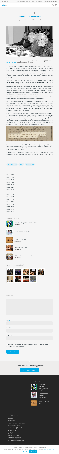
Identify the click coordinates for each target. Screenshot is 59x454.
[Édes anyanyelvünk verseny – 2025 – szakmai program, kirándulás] (33, 279)
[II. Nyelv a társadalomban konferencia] (17, 271)
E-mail (8, 328)
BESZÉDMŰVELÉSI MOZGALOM (23, 1)
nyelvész (21, 164)
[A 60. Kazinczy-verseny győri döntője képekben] (25, 271)
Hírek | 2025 (10, 177)
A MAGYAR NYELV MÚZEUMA (50, 1)
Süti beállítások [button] (48, 449)
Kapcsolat (10, 418)
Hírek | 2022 (10, 185)
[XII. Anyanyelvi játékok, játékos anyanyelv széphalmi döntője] (33, 271)
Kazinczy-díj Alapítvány (14, 438)
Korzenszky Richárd (12, 164)
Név (8, 320)
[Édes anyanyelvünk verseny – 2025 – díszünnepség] (25, 279)
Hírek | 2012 (10, 209)
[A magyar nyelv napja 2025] (17, 279)
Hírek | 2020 (30, 13)
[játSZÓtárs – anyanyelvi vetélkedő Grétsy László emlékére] (9, 271)
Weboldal (9, 335)
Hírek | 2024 (10, 180)
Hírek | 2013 (10, 207)
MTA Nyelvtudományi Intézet (16, 440)
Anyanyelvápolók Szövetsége (23, 20)
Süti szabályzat (12, 430)
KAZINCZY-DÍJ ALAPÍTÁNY (37, 1)
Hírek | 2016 (10, 199)
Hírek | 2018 (10, 194)
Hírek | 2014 (10, 204)
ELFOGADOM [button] (33, 451)
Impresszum (11, 420)
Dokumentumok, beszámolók (16, 423)
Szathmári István (30, 164)
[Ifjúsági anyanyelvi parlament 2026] (41, 271)
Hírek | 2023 (10, 182)
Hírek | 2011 (10, 211)
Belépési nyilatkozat (29, 370)
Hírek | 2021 (10, 187)
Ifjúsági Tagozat (12, 433)
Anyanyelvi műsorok (13, 435)
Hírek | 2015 (10, 202)
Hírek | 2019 (10, 192)
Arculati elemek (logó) (14, 425)
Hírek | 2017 (10, 197)
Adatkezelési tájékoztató (15, 428)
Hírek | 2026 (10, 175)
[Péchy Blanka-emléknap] (9, 279)
